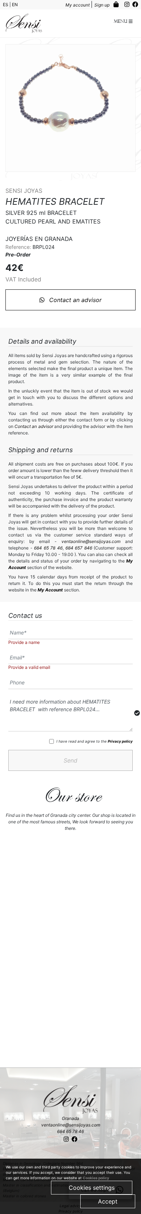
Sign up (102, 5)
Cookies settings (92, 1187)
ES (6, 4)
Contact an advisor (74, 300)
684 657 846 (78, 548)
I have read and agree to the (94, 741)
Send (70, 760)
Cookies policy (96, 1178)
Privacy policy (120, 741)
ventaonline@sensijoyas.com (90, 541)
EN (15, 4)
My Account (50, 590)
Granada (70, 1118)
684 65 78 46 (48, 548)
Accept (108, 1201)
